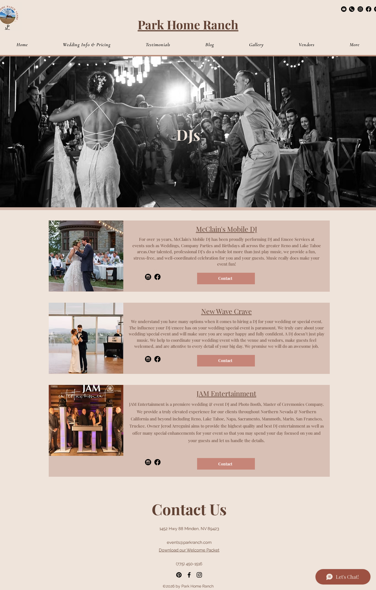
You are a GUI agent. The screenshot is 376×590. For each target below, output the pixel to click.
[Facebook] (368, 9)
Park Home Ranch (188, 24)
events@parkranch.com (189, 542)
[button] (354, 44)
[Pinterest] (178, 574)
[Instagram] (360, 9)
